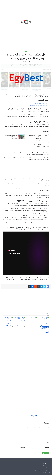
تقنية (36, 48)
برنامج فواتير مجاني (46, 467)
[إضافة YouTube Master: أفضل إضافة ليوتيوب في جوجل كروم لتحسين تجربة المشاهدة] (45, 136)
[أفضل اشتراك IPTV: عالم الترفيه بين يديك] (32, 365)
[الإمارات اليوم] (26, 22)
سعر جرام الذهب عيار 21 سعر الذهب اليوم (42, 469)
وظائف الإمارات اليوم (46, 472)
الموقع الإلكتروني (22, 447)
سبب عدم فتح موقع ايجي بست (40, 103)
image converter (46, 465)
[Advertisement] (29, 9)
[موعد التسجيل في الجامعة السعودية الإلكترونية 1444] (8, 320)
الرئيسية (39, 48)
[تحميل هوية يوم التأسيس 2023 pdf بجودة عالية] (20, 320)
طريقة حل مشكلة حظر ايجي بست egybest (38, 105)
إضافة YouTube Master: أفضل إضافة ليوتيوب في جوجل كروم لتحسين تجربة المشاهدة (34, 137)
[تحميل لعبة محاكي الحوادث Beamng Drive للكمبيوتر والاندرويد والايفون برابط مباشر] (45, 144)
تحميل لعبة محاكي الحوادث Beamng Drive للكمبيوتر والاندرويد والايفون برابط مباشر (34, 144)
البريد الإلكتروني (46, 447)
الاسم (48, 442)
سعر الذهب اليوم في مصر (45, 463)
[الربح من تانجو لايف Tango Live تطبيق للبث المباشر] (21, 136)
